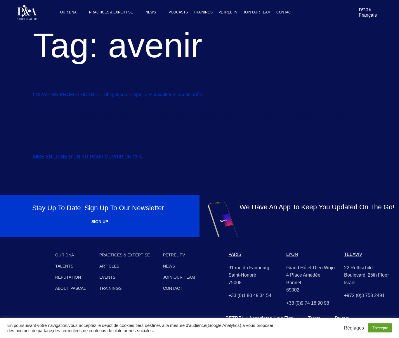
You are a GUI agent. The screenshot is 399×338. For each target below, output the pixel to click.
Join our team (179, 277)
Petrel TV (174, 255)
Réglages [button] (354, 327)
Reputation (68, 277)
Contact (173, 288)
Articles (109, 266)
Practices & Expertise (124, 255)
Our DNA (64, 255)
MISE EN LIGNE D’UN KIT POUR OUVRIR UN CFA (87, 156)
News (169, 266)
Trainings (110, 288)
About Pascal (70, 288)
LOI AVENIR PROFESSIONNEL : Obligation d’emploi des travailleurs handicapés (117, 94)
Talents (64, 266)
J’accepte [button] (380, 328)
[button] (71, 12)
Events (107, 277)
